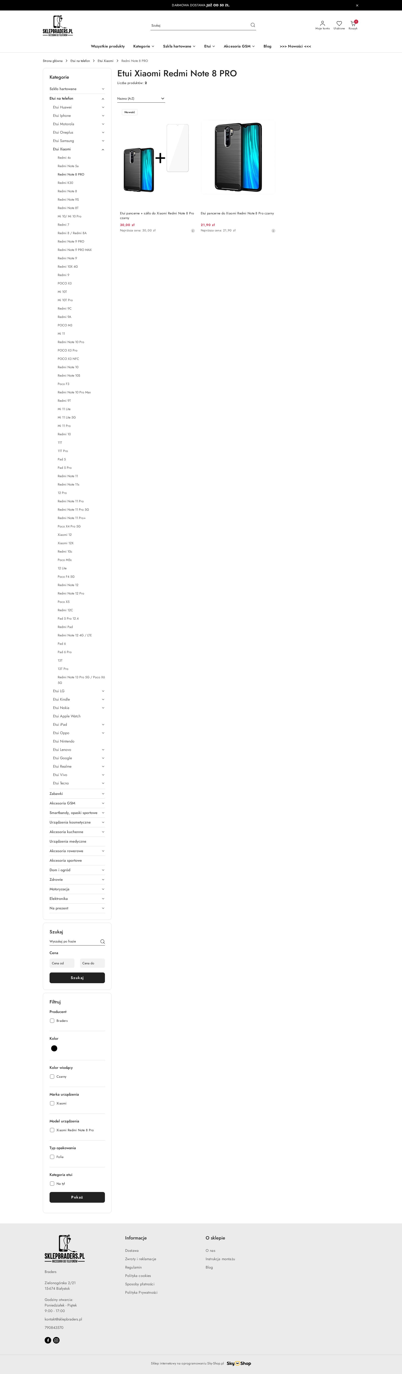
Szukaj (77, 977)
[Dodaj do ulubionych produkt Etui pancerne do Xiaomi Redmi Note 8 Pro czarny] (270, 112)
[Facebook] (48, 1340)
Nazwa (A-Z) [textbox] (125, 98)
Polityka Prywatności (141, 1292)
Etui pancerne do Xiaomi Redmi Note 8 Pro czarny (237, 213)
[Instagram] (56, 1340)
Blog (209, 1267)
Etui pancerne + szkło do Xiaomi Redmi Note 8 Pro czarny (157, 215)
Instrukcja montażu (220, 1259)
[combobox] (141, 99)
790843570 (54, 1327)
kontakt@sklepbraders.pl (63, 1319)
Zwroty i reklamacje (140, 1259)
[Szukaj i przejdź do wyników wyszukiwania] (253, 25)
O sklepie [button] (215, 1238)
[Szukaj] (102, 942)
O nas (210, 1250)
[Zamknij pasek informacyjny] (357, 5)
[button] (144, 47)
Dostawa (132, 1250)
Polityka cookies (138, 1275)
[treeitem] (77, 89)
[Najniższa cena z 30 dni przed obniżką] (193, 230)
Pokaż (77, 1197)
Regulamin (133, 1267)
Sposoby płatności (139, 1284)
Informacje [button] (136, 1238)
